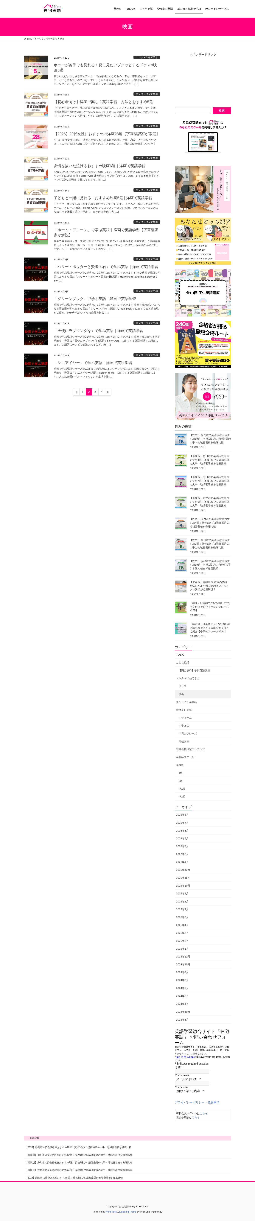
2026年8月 (182, 814)
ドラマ (182, 686)
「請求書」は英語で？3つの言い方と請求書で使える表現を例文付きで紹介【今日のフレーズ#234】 (210, 627)
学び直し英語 (184, 709)
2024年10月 (183, 964)
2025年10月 (183, 885)
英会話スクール (185, 757)
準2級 (182, 796)
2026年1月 (182, 862)
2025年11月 (183, 877)
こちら (204, 1113)
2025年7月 (182, 909)
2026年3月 (182, 854)
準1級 (182, 788)
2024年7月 (182, 988)
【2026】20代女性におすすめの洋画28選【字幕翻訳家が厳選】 (107, 134)
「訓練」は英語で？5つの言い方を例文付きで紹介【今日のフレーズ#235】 (210, 607)
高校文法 (184, 741)
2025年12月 (183, 869)
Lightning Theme (127, 1212)
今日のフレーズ (188, 733)
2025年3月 (182, 932)
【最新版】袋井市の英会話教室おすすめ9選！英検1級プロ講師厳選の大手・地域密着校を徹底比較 (209, 502)
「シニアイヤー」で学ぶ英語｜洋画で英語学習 (93, 363)
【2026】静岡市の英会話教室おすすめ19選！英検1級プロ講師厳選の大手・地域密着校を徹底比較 (210, 439)
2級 (181, 780)
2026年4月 (182, 846)
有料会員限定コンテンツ (190, 749)
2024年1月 (182, 1003)
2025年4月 (182, 925)
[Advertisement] (203, 80)
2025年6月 (182, 917)
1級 (181, 772)
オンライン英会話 (186, 702)
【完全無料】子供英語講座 (194, 670)
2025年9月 (182, 893)
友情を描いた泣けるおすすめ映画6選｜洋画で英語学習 (99, 166)
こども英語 (182, 662)
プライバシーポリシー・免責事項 (197, 1102)
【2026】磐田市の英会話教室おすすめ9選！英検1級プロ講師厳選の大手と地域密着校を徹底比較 (210, 544)
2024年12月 (183, 956)
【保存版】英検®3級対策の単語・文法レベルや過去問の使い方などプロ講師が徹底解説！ (210, 586)
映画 (181, 694)
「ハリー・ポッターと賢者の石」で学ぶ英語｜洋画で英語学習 (106, 267)
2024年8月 (182, 980)
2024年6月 (182, 996)
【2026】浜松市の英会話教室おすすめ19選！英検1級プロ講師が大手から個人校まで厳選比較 (210, 565)
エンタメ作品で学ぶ (147, 57)
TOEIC (180, 654)
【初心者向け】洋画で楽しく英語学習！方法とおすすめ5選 (103, 102)
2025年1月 (182, 948)
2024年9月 (182, 972)
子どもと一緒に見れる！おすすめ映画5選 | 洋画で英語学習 (103, 198)
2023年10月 (183, 1011)
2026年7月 (182, 822)
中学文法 (184, 725)
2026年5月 (182, 838)
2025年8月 (182, 901)
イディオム (185, 717)
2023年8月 (182, 1019)
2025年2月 (182, 940)
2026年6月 (182, 830)
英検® (179, 764)
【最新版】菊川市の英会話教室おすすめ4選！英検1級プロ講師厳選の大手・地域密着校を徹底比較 (209, 460)
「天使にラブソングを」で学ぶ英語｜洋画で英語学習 (98, 331)
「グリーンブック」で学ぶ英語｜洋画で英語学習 (95, 299)
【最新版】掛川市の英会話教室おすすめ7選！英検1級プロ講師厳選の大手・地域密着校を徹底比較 (209, 481)
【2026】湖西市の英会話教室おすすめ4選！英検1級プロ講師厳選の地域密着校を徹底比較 (210, 522)
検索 (222, 110)
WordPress (111, 1212)
